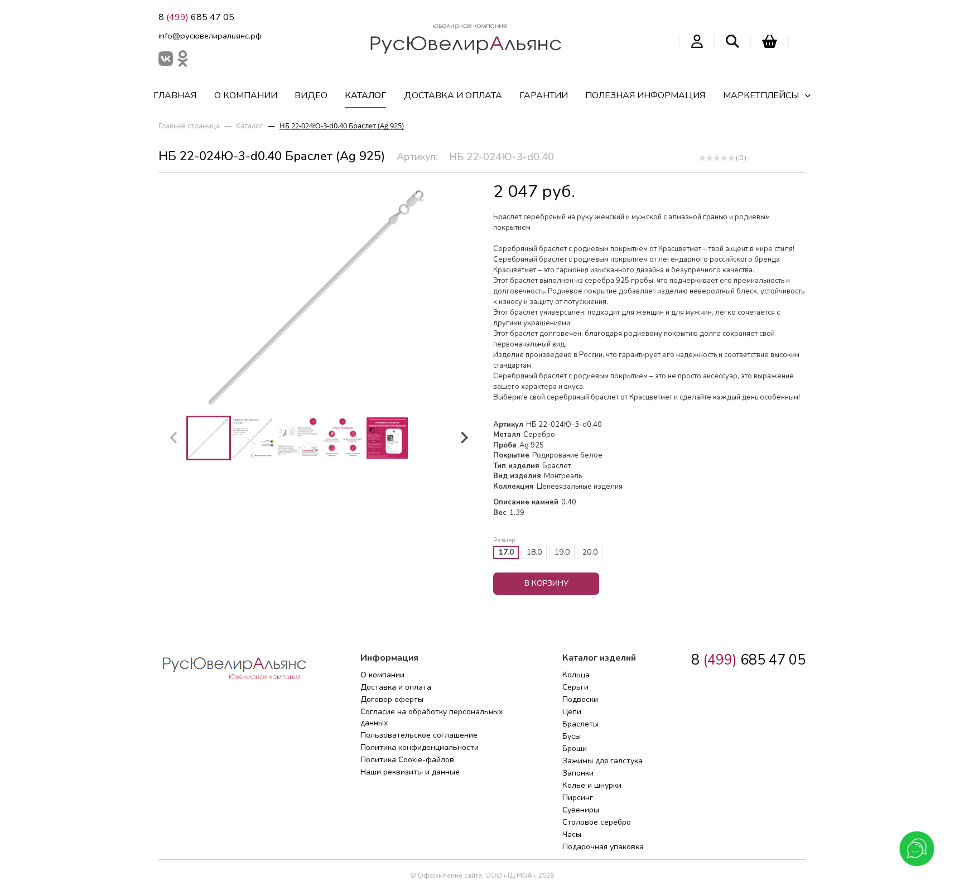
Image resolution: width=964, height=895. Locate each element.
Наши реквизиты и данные (410, 772)
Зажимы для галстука (602, 761)
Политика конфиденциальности (419, 747)
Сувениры (580, 810)
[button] (208, 438)
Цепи (571, 711)
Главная (174, 95)
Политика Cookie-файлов (407, 759)
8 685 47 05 (196, 17)
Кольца (576, 675)
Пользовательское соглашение (419, 735)
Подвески (580, 699)
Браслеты (580, 724)
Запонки (578, 773)
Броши (574, 748)
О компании (245, 95)
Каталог (365, 95)
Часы (571, 834)
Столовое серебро (596, 822)
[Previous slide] (174, 438)
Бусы (571, 736)
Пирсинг (577, 797)
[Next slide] (463, 438)
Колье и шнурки (591, 785)
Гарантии (543, 95)
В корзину (546, 583)
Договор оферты (391, 699)
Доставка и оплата (453, 95)
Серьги (575, 687)
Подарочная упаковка (603, 846)
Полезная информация (645, 95)
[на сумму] (769, 41)
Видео (311, 95)
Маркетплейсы (761, 95)
